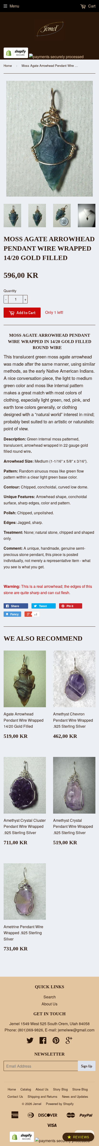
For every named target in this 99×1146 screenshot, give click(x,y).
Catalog (25, 1089)
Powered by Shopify (60, 1103)
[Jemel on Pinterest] (56, 1041)
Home (8, 65)
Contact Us (15, 1096)
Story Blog (60, 1089)
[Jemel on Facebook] (43, 1041)
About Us (49, 1004)
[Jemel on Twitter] (30, 1041)
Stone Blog (80, 1089)
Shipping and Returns (42, 1096)
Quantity (10, 290)
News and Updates (75, 1096)
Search (49, 997)
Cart (91, 6)
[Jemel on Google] (69, 1041)
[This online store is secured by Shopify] (16, 56)
